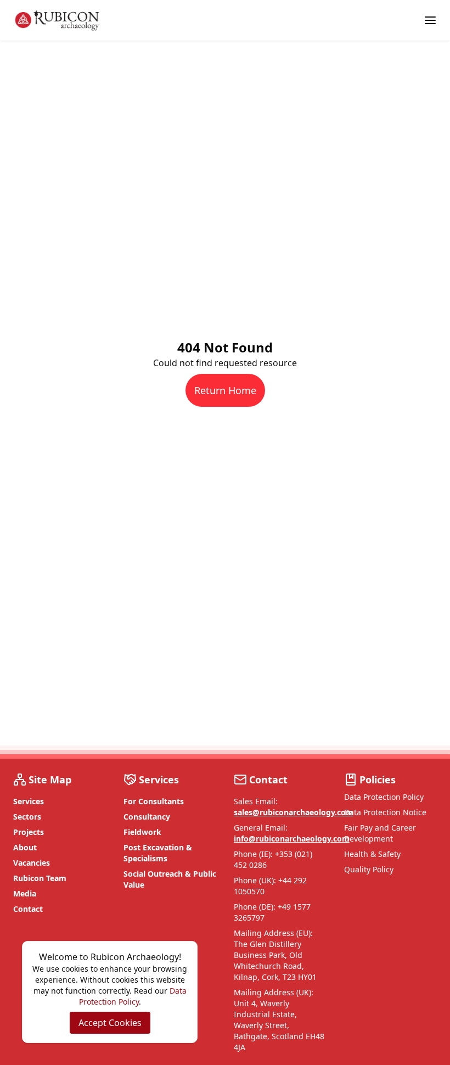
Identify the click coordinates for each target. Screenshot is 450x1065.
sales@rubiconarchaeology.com (293, 812)
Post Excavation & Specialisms (157, 853)
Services (28, 801)
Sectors (27, 816)
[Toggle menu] (430, 20)
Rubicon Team (39, 878)
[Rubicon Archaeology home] (57, 20)
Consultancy (146, 816)
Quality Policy (368, 869)
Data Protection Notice (385, 812)
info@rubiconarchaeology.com (292, 838)
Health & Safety (372, 854)
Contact (28, 909)
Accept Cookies (110, 1023)
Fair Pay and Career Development (380, 833)
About (25, 847)
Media (24, 893)
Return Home (225, 390)
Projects (28, 832)
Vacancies (31, 862)
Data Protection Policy (384, 797)
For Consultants (153, 801)
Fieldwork (142, 832)
